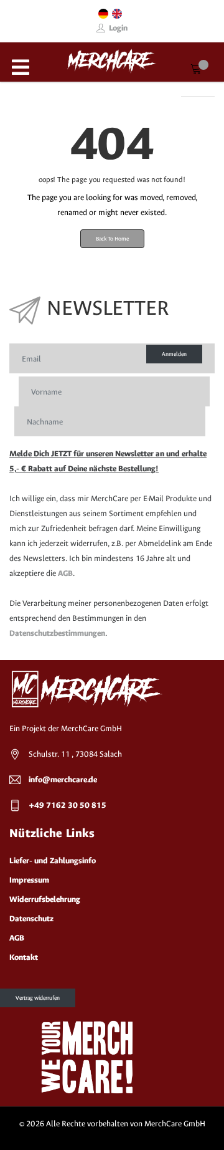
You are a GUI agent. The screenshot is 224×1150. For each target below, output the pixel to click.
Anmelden (174, 354)
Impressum (29, 879)
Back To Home (112, 238)
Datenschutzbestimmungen (57, 633)
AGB (65, 573)
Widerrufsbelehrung (44, 899)
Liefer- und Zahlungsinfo (52, 860)
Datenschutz (31, 918)
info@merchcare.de (63, 779)
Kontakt (23, 957)
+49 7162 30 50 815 (67, 805)
